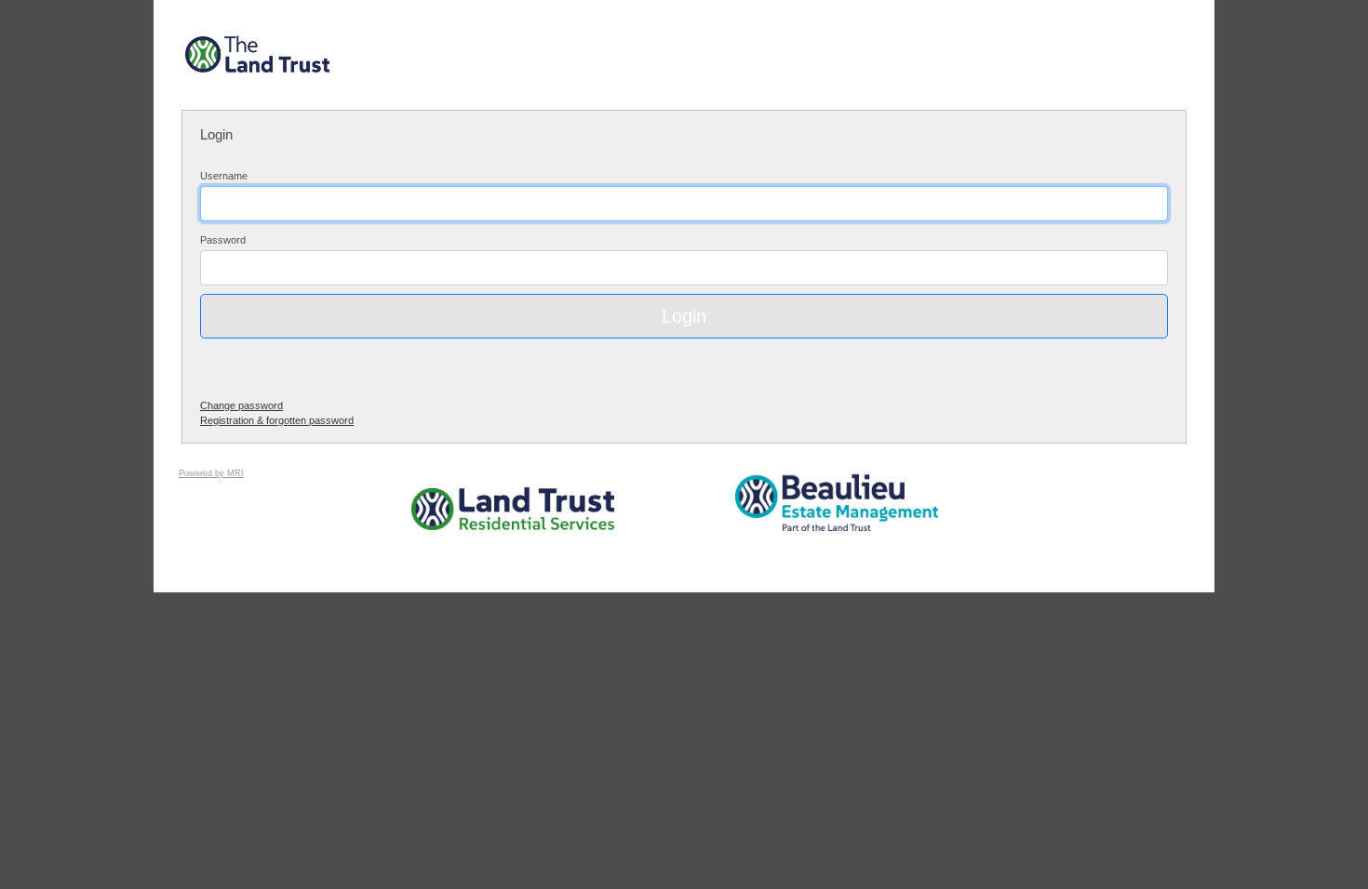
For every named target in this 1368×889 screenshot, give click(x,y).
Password (223, 239)
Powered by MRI (211, 473)
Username (224, 175)
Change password (241, 405)
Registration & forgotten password (277, 420)
